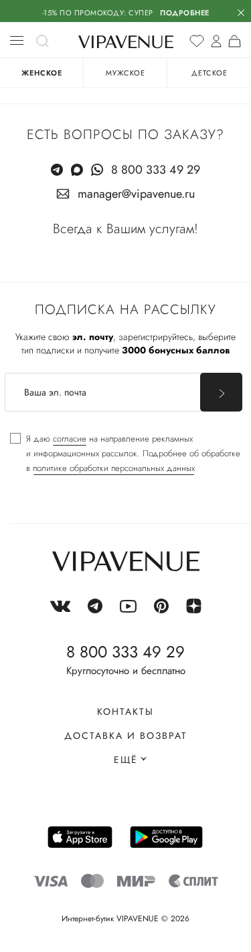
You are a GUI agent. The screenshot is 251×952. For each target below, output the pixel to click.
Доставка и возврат (125, 735)
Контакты (125, 711)
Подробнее (185, 12)
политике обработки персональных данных (114, 468)
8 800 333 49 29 (155, 170)
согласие (69, 438)
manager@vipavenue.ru (136, 194)
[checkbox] (125, 454)
